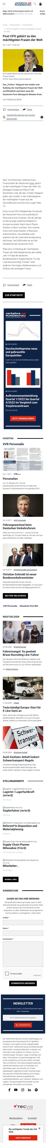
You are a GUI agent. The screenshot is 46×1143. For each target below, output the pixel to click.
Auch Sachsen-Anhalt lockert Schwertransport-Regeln (21, 758)
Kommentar (7, 939)
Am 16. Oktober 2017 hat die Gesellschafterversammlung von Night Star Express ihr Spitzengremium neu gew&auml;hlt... (22, 486)
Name (5, 928)
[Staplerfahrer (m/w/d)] (12, 808)
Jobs (12, 1125)
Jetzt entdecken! (23, 1138)
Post (32, 183)
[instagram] (22, 1090)
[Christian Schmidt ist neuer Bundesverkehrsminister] (23, 555)
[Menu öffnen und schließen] (5, 4)
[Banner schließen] (39, 1128)
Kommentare (13, 109)
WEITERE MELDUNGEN (15, 596)
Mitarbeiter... (11, 865)
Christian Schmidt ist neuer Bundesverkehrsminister (20, 576)
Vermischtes (27, 25)
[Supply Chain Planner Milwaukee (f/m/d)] (20, 841)
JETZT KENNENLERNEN (23, 418)
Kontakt (32, 1118)
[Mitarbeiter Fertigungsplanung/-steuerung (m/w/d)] (23, 861)
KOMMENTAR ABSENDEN (23, 983)
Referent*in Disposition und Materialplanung (20, 827)
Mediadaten (16, 1118)
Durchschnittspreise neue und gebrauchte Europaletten (21, 352)
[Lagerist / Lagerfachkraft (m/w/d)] (17, 789)
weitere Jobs (11, 879)
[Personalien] (23, 459)
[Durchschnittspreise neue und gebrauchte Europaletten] (23, 331)
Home (5, 25)
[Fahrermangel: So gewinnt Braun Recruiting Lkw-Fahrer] (23, 632)
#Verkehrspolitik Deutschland (25, 570)
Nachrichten (15, 25)
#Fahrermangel (20, 647)
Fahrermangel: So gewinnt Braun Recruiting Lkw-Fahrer (21, 653)
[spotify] (36, 1090)
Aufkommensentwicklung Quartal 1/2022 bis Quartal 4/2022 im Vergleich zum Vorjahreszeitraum (22, 400)
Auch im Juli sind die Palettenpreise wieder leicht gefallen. (22, 361)
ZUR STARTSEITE (14, 295)
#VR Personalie (13, 444)
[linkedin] (29, 1090)
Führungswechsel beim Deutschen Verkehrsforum (19, 526)
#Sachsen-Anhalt (20, 752)
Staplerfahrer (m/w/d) (16, 810)
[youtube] (15, 1090)
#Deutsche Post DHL (28, 606)
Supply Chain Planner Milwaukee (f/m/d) (16, 846)
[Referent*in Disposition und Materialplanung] (21, 823)
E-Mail (5, 918)
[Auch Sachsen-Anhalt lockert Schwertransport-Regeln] (23, 737)
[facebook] (9, 1090)
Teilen (29, 109)
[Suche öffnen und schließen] (34, 4)
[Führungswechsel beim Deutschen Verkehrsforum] (23, 505)
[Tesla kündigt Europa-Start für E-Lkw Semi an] (23, 688)
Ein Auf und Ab (11, 410)
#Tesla (16, 703)
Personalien (10, 478)
